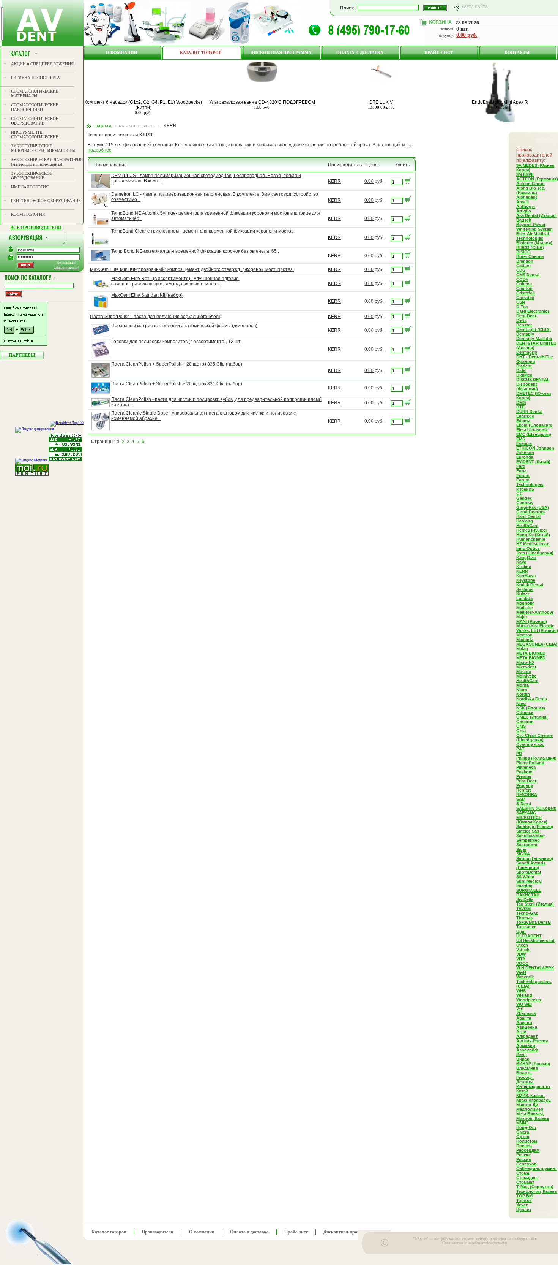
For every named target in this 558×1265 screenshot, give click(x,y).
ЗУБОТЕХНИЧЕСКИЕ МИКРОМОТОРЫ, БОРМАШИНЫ (43, 148)
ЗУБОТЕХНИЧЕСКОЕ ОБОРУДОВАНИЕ (31, 175)
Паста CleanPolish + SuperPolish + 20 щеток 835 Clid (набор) (176, 364)
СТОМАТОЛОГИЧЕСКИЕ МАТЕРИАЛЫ (34, 93)
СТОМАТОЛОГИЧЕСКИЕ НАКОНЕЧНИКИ (34, 107)
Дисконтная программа (281, 52)
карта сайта (474, 7)
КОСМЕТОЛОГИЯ (28, 214)
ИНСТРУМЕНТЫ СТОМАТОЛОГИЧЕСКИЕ (34, 134)
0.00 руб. (466, 35)
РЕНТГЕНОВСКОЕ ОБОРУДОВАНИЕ (46, 200)
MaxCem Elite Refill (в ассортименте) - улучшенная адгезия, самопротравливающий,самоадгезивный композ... (175, 281)
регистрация (66, 262)
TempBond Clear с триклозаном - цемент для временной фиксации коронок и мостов (202, 231)
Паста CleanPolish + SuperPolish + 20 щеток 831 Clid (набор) (176, 383)
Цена (372, 165)
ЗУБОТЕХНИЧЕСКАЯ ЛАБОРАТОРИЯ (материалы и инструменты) (47, 161)
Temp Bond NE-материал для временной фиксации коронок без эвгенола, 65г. (195, 251)
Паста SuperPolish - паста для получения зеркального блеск (155, 316)
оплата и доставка (359, 52)
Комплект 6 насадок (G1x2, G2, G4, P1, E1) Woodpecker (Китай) (143, 105)
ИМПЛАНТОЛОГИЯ (30, 187)
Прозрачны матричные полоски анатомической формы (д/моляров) (184, 325)
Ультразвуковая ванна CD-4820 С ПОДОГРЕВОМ (262, 102)
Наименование (110, 165)
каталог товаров (137, 126)
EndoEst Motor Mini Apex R (500, 102)
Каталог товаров (200, 52)
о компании (121, 52)
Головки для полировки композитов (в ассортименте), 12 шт (176, 341)
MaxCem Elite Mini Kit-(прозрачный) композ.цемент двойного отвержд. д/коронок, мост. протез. (192, 269)
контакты (517, 52)
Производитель (345, 165)
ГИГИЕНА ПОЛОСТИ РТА (35, 77)
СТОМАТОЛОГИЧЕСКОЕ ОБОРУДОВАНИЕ (34, 120)
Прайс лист (438, 52)
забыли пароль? (66, 267)
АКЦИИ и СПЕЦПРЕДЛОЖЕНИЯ (42, 64)
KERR (334, 181)
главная (102, 126)
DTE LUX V (381, 102)
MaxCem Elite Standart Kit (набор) (147, 295)
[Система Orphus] (23, 344)
